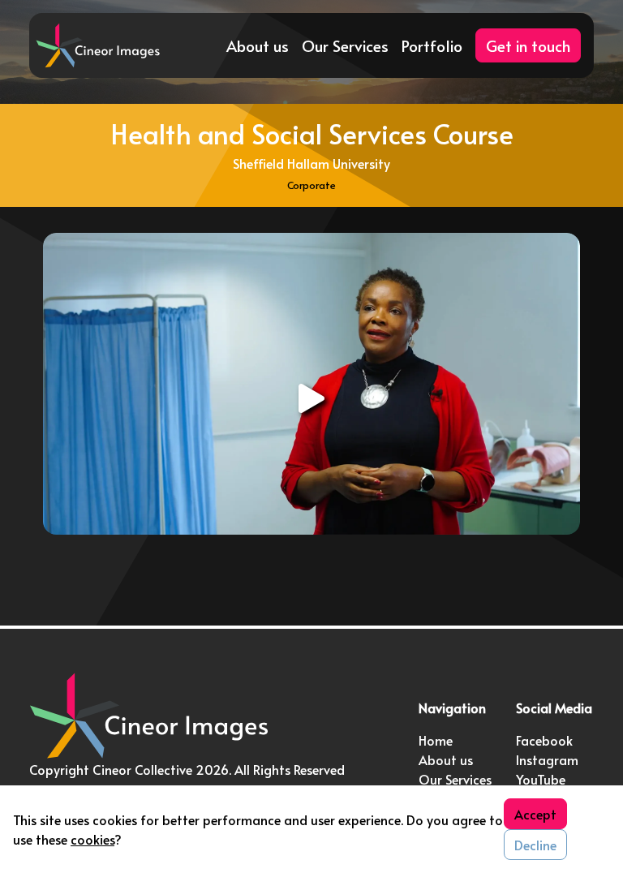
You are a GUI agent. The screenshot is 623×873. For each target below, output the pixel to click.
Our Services (345, 45)
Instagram (547, 759)
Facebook (544, 740)
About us (257, 45)
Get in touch (528, 45)
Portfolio (432, 45)
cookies (92, 839)
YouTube (540, 779)
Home (436, 740)
